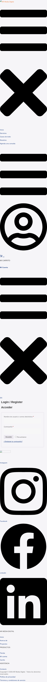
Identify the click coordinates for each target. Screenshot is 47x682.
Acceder (8, 437)
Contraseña (8, 427)
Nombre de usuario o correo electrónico (19, 417)
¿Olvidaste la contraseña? (13, 441)
